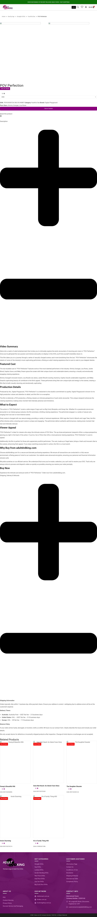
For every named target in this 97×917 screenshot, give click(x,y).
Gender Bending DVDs (41, 873)
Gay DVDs (38, 867)
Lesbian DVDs (39, 870)
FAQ (4, 897)
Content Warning (8, 900)
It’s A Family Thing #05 (41, 841)
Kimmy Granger (13, 105)
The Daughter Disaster (74, 786)
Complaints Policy (72, 881)
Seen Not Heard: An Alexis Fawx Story (46, 786)
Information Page (71, 864)
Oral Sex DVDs (39, 881)
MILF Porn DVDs (40, 876)
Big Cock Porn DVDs (41, 884)
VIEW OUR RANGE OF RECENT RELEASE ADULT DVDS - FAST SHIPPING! (48, 2)
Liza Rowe (22, 105)
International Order (72, 879)
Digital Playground (51, 103)
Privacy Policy (7, 903)
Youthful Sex (35, 103)
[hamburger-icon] (74, 7)
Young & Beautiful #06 (7, 786)
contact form (59, 728)
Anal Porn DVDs (40, 879)
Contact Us (69, 867)
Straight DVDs (39, 864)
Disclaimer (69, 873)
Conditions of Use (72, 870)
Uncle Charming (5, 841)
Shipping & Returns (72, 876)
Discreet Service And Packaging (13, 906)
